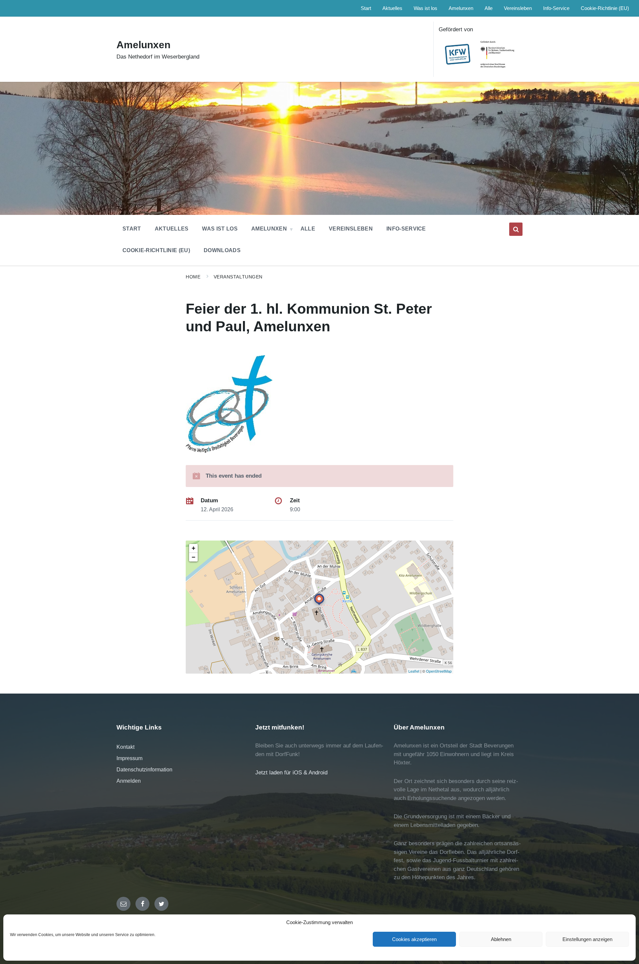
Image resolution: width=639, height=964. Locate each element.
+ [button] (193, 548)
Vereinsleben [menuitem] (518, 8)
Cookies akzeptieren (414, 939)
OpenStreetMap (439, 671)
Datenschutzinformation (144, 769)
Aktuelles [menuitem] (392, 8)
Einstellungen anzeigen (587, 939)
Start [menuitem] (366, 8)
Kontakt (125, 747)
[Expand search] (516, 229)
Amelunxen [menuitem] (461, 8)
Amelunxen (143, 44)
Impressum (129, 758)
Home (193, 276)
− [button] (193, 557)
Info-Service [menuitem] (556, 8)
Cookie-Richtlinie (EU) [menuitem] (605, 8)
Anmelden (128, 781)
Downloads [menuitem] (222, 250)
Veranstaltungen (238, 276)
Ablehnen (501, 939)
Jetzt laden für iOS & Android (291, 772)
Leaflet (413, 671)
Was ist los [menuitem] (425, 8)
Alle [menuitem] (489, 8)
